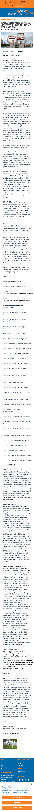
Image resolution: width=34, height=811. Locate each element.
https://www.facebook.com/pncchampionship (18, 294)
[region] (17, 796)
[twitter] (29, 51)
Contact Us (21, 765)
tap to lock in (19, 6)
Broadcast (4, 769)
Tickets (3, 763)
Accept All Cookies (17, 807)
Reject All (17, 802)
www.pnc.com (10, 499)
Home (3, 19)
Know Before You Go (7, 775)
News (9, 19)
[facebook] (25, 51)
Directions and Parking (8, 781)
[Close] (32, 784)
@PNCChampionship (15, 282)
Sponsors (4, 767)
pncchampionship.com (11, 272)
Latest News (21, 771)
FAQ (19, 763)
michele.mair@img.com (11, 733)
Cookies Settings (17, 797)
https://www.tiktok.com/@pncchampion (16, 301)
